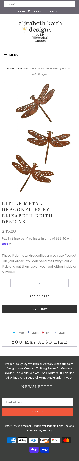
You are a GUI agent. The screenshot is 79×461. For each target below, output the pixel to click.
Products (23, 68)
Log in (20, 11)
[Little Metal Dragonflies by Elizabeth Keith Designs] (39, 138)
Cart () (38, 11)
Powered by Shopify (39, 430)
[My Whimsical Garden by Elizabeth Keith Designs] (39, 33)
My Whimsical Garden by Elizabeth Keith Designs (44, 426)
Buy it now (39, 309)
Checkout (55, 11)
